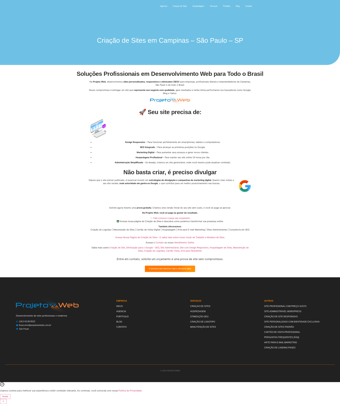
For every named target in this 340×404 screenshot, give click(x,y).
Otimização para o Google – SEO (142, 247)
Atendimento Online (184, 242)
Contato (248, 6)
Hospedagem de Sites (221, 247)
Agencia (163, 6)
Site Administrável (169, 247)
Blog (238, 6)
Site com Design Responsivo (194, 247)
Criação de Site (117, 247)
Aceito (5, 396)
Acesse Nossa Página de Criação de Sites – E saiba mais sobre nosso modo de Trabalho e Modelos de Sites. (170, 237)
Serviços (214, 6)
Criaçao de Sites (180, 6)
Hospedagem (198, 6)
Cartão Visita (172, 250)
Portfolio (226, 6)
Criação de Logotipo (154, 250)
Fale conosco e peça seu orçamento (171, 218)
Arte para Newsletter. (191, 250)
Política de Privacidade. (130, 390)
